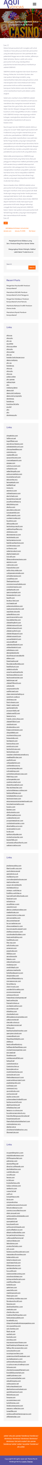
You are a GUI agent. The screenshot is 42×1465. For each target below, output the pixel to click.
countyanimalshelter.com (16, 1378)
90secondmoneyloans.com (16, 559)
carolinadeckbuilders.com (16, 934)
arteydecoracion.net (14, 1025)
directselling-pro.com (14, 826)
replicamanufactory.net (15, 609)
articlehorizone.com (14, 576)
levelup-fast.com (13, 601)
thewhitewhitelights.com (15, 1039)
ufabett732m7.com (13, 722)
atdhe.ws (10, 1042)
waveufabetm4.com (14, 639)
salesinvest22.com (13, 713)
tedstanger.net (12, 680)
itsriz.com (10, 1199)
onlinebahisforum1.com (15, 447)
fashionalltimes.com (14, 793)
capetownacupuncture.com (17, 1205)
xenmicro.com (12, 491)
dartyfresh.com (12, 496)
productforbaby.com (14, 1246)
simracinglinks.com (13, 918)
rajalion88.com (12, 455)
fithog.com (10, 1028)
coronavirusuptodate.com (16, 584)
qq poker (26, 1444)
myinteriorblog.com (14, 735)
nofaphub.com (12, 469)
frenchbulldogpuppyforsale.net (18, 1116)
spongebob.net (12, 1221)
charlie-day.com (13, 1312)
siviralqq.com (11, 1340)
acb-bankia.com (13, 1329)
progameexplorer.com (15, 821)
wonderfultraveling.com (15, 989)
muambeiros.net (12, 1009)
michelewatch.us (13, 888)
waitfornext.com (12, 691)
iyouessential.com (13, 513)
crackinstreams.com (14, 587)
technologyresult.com (15, 526)
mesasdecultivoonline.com (16, 1254)
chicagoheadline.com (14, 449)
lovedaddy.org (12, 1320)
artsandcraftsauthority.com (17, 843)
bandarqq (10, 366)
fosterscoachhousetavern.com (18, 1252)
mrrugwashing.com (14, 1326)
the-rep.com (11, 943)
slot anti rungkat (21, 1441)
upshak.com (11, 1334)
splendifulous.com (13, 614)
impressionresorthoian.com (17, 1342)
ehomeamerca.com (14, 535)
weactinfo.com (12, 1290)
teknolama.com (12, 1243)
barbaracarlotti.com (14, 1102)
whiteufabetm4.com (14, 647)
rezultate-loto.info (13, 612)
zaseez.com (11, 463)
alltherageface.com (14, 815)
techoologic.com (13, 752)
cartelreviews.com (13, 546)
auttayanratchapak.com (16, 1227)
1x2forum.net (11, 438)
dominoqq (10, 399)
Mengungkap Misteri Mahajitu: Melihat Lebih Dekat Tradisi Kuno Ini (22, 250)
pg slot (9, 407)
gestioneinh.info (12, 708)
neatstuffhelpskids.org (15, 978)
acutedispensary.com (14, 1359)
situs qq (9, 335)
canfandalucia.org (13, 766)
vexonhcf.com (12, 907)
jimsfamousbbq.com (14, 866)
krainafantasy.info (13, 1183)
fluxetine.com (11, 1055)
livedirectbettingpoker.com (16, 1315)
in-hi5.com (10, 1180)
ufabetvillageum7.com (15, 634)
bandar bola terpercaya (15, 357)
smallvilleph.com (13, 967)
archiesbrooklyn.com (14, 1006)
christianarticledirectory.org (17, 1130)
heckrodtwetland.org (14, 1044)
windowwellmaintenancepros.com (19, 1414)
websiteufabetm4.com (15, 645)
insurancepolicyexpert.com (16, 929)
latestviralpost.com (14, 1260)
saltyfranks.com (12, 945)
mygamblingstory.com (15, 1153)
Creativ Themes (27, 1462)
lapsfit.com (11, 598)
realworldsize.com (13, 1241)
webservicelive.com (14, 845)
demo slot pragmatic (14, 396)
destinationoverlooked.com (17, 1389)
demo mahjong (12, 360)
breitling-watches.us (14, 893)
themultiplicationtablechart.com (18, 1121)
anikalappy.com (12, 650)
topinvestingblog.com (14, 937)
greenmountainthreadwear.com (18, 1356)
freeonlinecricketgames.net (16, 998)
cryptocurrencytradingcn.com (18, 1364)
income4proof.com (13, 477)
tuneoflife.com (12, 1411)
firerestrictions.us (13, 1003)
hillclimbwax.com (13, 1395)
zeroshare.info (12, 956)
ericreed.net (11, 1053)
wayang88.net (12, 642)
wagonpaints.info (13, 689)
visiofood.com (12, 724)
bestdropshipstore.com (15, 543)
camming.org (11, 452)
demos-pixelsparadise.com (16, 910)
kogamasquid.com (13, 1119)
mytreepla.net (12, 603)
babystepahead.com (14, 1386)
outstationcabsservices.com (17, 774)
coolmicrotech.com (14, 782)
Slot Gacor (32, 231)
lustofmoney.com (13, 1403)
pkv (8, 385)
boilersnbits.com (13, 1257)
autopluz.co (11, 901)
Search (9, 264)
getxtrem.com (12, 1287)
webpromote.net (13, 1020)
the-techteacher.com (14, 788)
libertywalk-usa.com (14, 868)
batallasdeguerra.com (15, 973)
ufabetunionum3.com (14, 625)
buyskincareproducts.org (16, 1113)
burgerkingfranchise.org (15, 1235)
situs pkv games (15, 1436)
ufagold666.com (12, 733)
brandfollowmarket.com (15, 1373)
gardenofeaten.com (14, 1268)
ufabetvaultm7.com (14, 631)
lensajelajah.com (13, 482)
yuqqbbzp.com (12, 579)
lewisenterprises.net (14, 499)
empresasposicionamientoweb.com (19, 801)
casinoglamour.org (14, 1124)
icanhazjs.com (12, 1086)
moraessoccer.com (14, 981)
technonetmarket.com (15, 678)
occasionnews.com (13, 1400)
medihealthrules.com (14, 757)
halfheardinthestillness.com (16, 1047)
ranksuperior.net (13, 1384)
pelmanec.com (12, 1161)
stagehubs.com (12, 436)
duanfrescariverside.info (15, 656)
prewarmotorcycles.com (16, 915)
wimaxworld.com (13, 995)
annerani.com (12, 948)
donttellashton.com (14, 1169)
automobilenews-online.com (17, 790)
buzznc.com (11, 807)
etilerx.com (11, 658)
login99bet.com (12, 441)
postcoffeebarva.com (14, 1230)
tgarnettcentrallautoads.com (17, 896)
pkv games (11, 379)
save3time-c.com (13, 904)
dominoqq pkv (12, 415)
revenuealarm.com (13, 829)
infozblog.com (12, 1011)
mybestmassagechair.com (16, 1050)
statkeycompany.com (15, 932)
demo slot (10, 390)
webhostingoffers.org (14, 529)
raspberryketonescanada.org (18, 755)
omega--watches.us (14, 890)
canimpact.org (12, 1088)
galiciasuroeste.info (14, 970)
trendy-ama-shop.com (15, 719)
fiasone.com (11, 1304)
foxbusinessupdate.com (15, 1318)
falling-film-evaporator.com (17, 1348)
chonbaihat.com (12, 1014)
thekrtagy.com (12, 777)
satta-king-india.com (14, 570)
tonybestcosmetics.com (15, 804)
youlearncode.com (13, 518)
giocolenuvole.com (13, 510)
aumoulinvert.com (13, 1075)
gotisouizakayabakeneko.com (18, 1216)
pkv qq (9, 341)
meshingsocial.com (13, 1293)
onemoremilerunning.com (16, 1274)
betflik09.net (11, 485)
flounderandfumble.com (15, 664)
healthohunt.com (13, 667)
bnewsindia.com (12, 738)
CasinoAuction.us (13, 1066)
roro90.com (11, 1175)
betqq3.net (10, 1061)
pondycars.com (12, 746)
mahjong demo (12, 388)
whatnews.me (11, 700)
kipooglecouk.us (12, 1069)
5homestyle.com (13, 1132)
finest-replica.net (13, 705)
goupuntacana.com (14, 458)
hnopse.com (11, 1397)
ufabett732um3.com (14, 683)
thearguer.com (12, 1296)
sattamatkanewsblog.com (16, 1362)
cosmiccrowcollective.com (16, 1210)
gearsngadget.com (14, 592)
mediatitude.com (13, 912)
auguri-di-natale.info (14, 885)
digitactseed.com (13, 554)
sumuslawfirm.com (13, 1351)
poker (6, 1436)
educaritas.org (12, 480)
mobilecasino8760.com (15, 1058)
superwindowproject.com (16, 1080)
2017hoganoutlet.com (14, 1158)
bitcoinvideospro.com (14, 1208)
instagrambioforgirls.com (16, 1279)
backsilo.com (11, 1337)
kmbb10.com (11, 1285)
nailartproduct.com (14, 551)
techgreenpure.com (14, 540)
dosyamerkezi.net (13, 921)
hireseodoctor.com (14, 595)
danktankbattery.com (15, 1307)
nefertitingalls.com (13, 471)
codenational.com (13, 818)
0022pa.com (11, 954)
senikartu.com (12, 1188)
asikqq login (11, 382)
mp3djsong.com (12, 877)
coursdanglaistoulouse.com (17, 879)
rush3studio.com (13, 1172)
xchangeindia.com (13, 779)
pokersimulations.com (15, 606)
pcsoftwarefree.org (14, 502)
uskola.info (10, 686)
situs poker (11, 352)
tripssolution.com (13, 568)
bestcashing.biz (12, 1000)
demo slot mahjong (14, 393)
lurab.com (10, 832)
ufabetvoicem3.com (14, 636)
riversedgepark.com (14, 460)
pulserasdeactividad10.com (17, 1099)
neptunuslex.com (13, 882)
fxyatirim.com (12, 521)
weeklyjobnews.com (14, 1375)
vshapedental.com (13, 763)
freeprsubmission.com (15, 730)
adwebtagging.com (14, 1381)
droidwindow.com (13, 727)
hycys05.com (11, 1271)
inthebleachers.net (13, 1108)
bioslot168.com (12, 840)
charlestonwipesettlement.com (18, 1370)
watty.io (9, 1194)
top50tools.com (12, 940)
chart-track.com (13, 987)
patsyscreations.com (14, 474)
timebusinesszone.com (15, 1406)
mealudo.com (12, 1309)
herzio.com (11, 1177)
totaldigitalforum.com (14, 796)
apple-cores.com (13, 1097)
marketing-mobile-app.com (17, 1298)
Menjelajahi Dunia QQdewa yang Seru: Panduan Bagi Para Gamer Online (20, 242)
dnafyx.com (11, 507)
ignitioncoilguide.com (14, 834)
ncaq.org (10, 488)
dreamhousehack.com (15, 785)
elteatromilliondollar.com (16, 1232)
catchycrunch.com (13, 466)
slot (5, 223)
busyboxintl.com (13, 1224)
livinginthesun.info (13, 1197)
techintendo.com (13, 537)
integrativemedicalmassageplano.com (21, 1323)
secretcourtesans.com (15, 444)
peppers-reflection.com (15, 1408)
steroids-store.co (13, 1022)
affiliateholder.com (13, 1417)
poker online (11, 377)
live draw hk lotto (13, 404)
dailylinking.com (12, 504)
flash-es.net (11, 1331)
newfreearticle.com (14, 1263)
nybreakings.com (13, 771)
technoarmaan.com (14, 799)
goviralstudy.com (13, 1091)
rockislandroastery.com (15, 823)
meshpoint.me (12, 1219)
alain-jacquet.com (13, 1213)
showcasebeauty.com (15, 926)
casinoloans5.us (12, 1064)
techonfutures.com (13, 749)
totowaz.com (11, 1367)
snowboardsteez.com (14, 1276)
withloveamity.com (13, 515)
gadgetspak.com (13, 590)
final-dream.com (13, 702)
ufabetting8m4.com (14, 623)
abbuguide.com (12, 524)
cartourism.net (12, 1094)
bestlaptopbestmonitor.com (17, 1031)
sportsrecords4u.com (15, 617)
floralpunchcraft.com (14, 1301)
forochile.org (11, 984)
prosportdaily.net (13, 711)
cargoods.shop (12, 1202)
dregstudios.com (13, 976)
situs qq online (12, 346)
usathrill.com (11, 760)
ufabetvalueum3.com (14, 628)
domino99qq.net (12, 1164)
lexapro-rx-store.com (15, 1110)
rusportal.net (11, 1191)
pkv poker (21, 1447)
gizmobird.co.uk (12, 874)
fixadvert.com (12, 899)
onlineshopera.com (14, 493)
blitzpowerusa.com (13, 1265)
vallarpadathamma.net (15, 1238)
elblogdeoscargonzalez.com (17, 1017)
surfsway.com (12, 548)
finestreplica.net (12, 661)
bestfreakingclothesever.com (17, 1345)
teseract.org (11, 716)
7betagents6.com (13, 581)
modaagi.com (12, 965)
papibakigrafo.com (14, 1083)
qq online (10, 344)
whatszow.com (12, 532)
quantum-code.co (13, 697)
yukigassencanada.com (15, 573)
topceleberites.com (14, 620)
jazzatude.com (12, 951)
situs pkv (10, 338)
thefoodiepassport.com (15, 1077)
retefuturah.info (12, 669)
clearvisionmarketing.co (15, 694)
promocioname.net (13, 992)
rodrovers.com (12, 565)
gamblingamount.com (15, 1392)
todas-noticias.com (14, 1186)
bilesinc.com (11, 959)
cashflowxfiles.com (13, 1282)
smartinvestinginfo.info (15, 672)
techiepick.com (12, 741)
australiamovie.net (13, 871)
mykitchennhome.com (15, 1072)
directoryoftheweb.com (15, 1166)
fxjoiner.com (11, 810)
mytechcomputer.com (15, 837)
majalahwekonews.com (15, 1155)
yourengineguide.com (14, 768)
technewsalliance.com (15, 675)
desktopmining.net (13, 1105)
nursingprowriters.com (15, 1353)
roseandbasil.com (13, 1036)
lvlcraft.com (11, 557)
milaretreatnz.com (13, 962)
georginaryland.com (14, 1033)
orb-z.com (10, 1249)
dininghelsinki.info (13, 653)
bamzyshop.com (13, 744)
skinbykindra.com (13, 812)
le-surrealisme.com (14, 923)
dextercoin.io (11, 1127)
